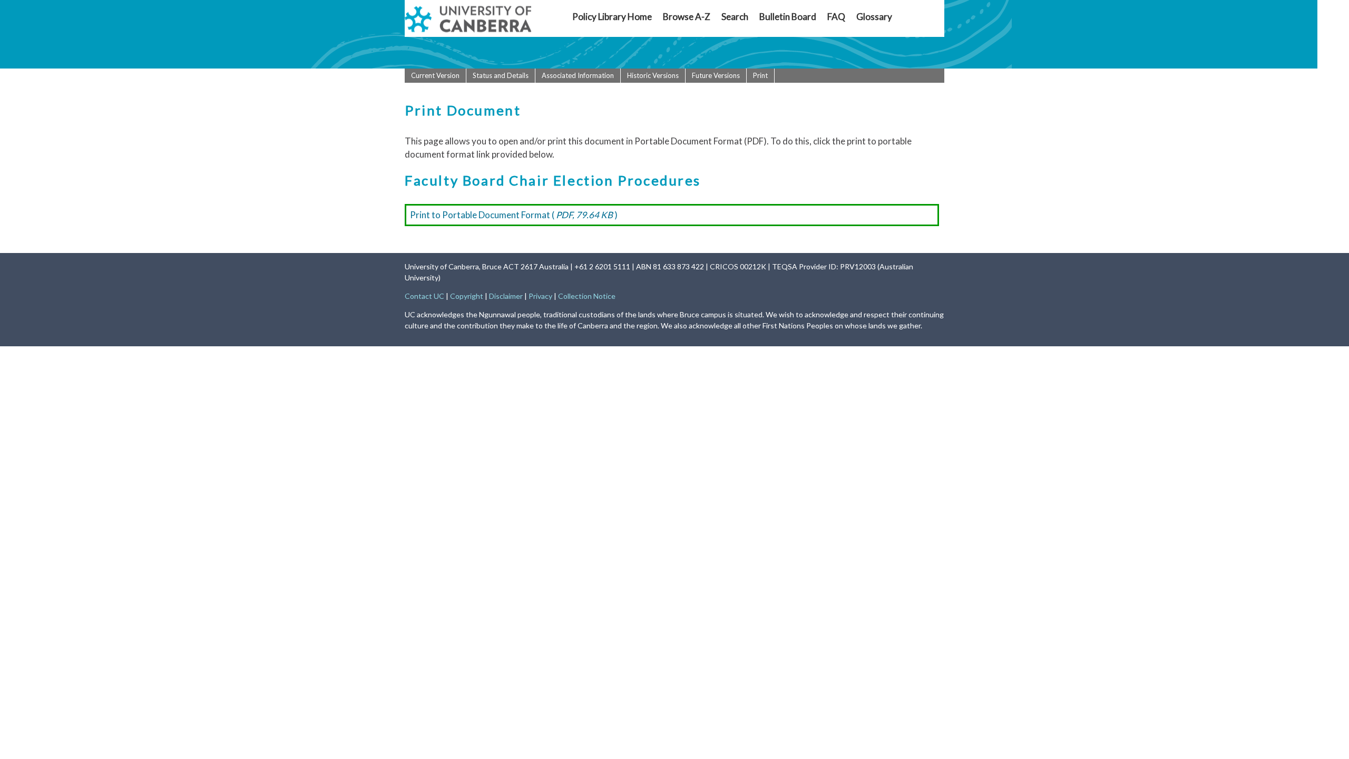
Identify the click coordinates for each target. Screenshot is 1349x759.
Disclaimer (506, 295)
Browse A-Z (686, 16)
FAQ (836, 16)
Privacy (540, 295)
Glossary (874, 16)
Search (734, 16)
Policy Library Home (612, 16)
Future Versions (716, 75)
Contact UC (424, 295)
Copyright (466, 295)
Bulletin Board (787, 16)
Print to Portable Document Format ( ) (514, 214)
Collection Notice (586, 295)
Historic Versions (653, 75)
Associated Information (578, 75)
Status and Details (501, 75)
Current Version (435, 75)
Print (760, 75)
